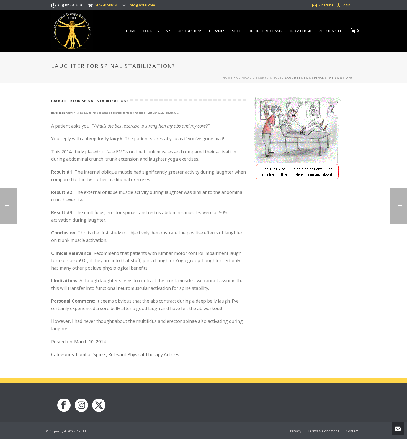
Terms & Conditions (323, 431)
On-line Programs (265, 30)
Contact (352, 431)
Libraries (217, 30)
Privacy (295, 431)
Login (346, 5)
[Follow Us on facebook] (64, 405)
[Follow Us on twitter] (98, 405)
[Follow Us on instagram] (81, 405)
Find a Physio (301, 30)
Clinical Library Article (258, 78)
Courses (151, 30)
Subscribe (325, 5)
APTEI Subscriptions (184, 30)
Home (131, 30)
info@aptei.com (142, 4)
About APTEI (330, 30)
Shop (237, 30)
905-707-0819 (106, 4)
